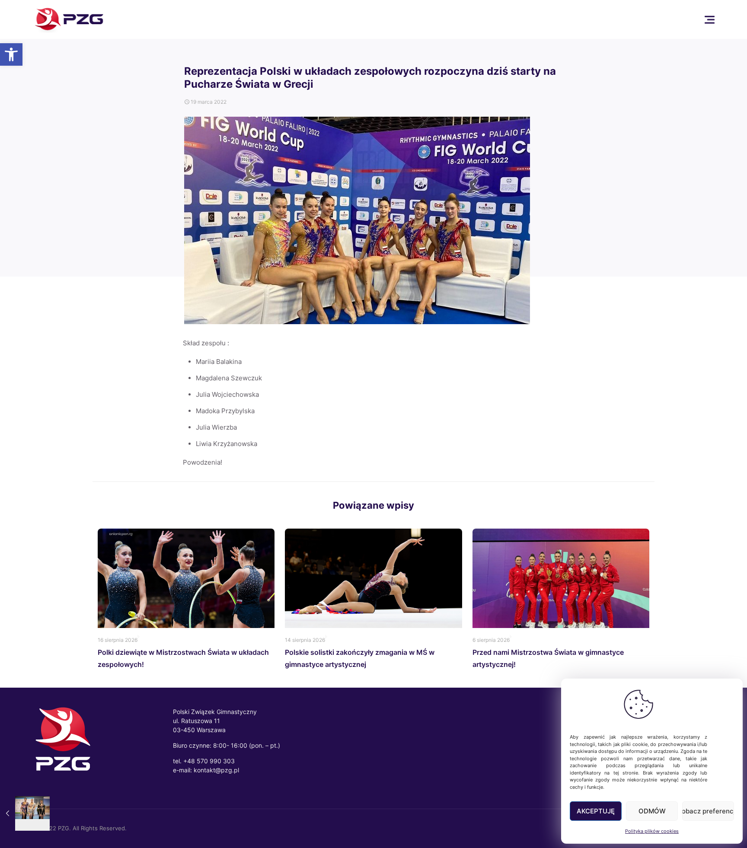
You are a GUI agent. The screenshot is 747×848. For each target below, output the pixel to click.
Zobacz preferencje (708, 811)
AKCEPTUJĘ (596, 811)
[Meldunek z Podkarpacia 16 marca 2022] (25, 813)
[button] (11, 54)
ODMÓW (652, 811)
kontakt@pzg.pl (216, 770)
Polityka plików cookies (652, 831)
